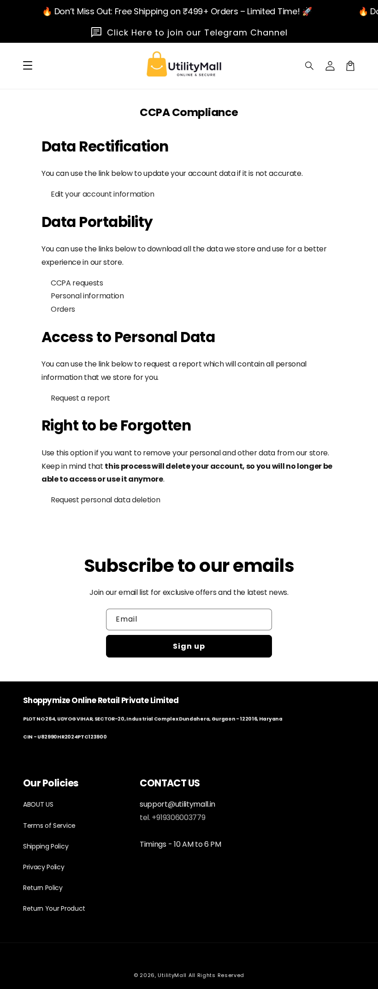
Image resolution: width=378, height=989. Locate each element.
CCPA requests (77, 283)
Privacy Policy (44, 867)
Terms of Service (49, 825)
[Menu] (28, 66)
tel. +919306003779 (172, 817)
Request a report (80, 398)
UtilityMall (172, 975)
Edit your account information (102, 194)
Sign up (189, 646)
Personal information (87, 296)
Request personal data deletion (105, 499)
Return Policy (43, 887)
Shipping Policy (45, 846)
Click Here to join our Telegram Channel (197, 32)
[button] (310, 66)
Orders (63, 309)
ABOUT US (38, 804)
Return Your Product (54, 908)
